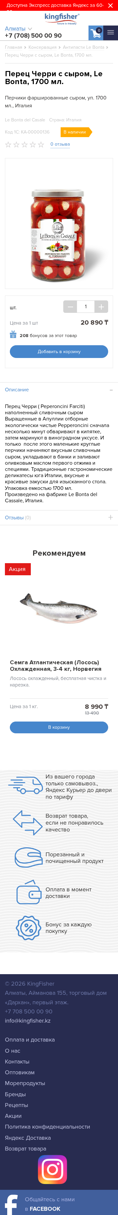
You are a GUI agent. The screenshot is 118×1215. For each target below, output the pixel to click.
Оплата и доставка (30, 1039)
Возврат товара (25, 1148)
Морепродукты (25, 1083)
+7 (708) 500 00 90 (33, 36)
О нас (12, 1050)
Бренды (15, 1094)
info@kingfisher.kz (28, 1020)
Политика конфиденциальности (47, 1126)
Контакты (17, 1061)
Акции (13, 1115)
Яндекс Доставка (28, 1137)
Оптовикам (20, 1072)
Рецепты (16, 1105)
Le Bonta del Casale (25, 120)
